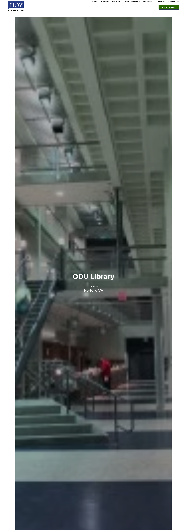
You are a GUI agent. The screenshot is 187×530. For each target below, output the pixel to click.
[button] (116, 1)
